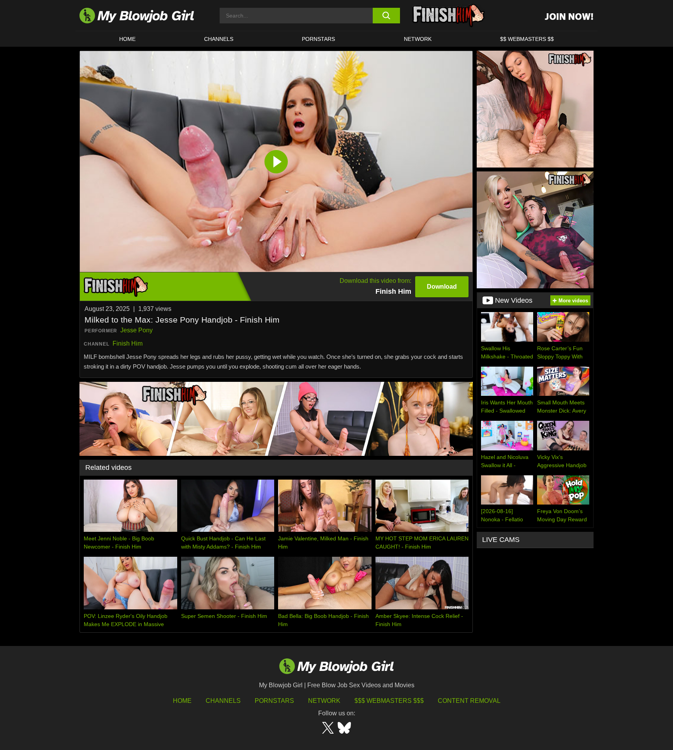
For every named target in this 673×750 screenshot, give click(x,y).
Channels (223, 700)
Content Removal (469, 700)
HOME (127, 39)
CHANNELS (218, 39)
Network (418, 39)
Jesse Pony (136, 330)
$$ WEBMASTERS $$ (527, 39)
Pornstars (274, 700)
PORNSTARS (318, 39)
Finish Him (128, 343)
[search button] (386, 15)
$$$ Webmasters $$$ (389, 700)
